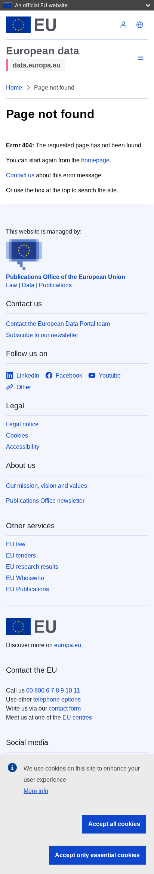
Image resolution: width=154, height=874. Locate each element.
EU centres (77, 717)
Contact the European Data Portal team (58, 324)
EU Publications (27, 589)
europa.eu (67, 645)
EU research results (32, 567)
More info (36, 791)
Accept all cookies (114, 824)
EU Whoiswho (25, 578)
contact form (65, 708)
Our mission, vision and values (46, 486)
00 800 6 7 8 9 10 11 (53, 690)
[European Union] (60, 24)
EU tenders (21, 555)
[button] (140, 24)
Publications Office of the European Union (65, 277)
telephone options (57, 699)
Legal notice (22, 424)
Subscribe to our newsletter (42, 335)
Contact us (20, 175)
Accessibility (22, 447)
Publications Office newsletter (45, 501)
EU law (15, 544)
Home (14, 87)
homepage (95, 160)
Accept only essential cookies (97, 855)
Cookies (17, 435)
